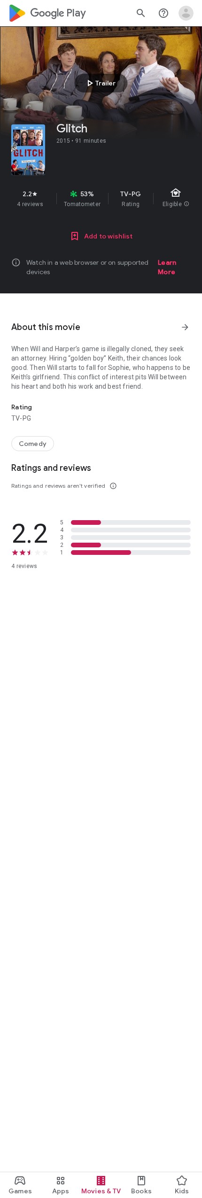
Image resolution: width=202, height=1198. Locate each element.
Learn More (167, 267)
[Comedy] (32, 444)
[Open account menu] (186, 13)
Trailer (100, 83)
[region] (101, 198)
